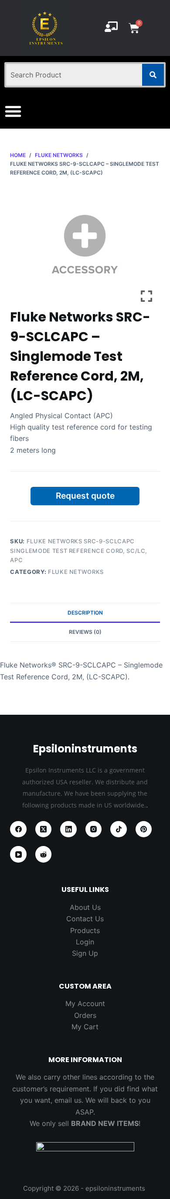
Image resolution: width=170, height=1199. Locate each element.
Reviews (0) (85, 632)
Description (85, 612)
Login (85, 941)
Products (85, 930)
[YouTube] (18, 854)
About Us (85, 907)
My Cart (85, 1026)
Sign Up (85, 953)
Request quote (85, 495)
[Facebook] (18, 829)
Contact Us (85, 918)
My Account (85, 1003)
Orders (85, 1015)
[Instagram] (93, 829)
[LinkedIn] (68, 829)
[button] (13, 111)
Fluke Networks (76, 571)
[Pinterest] (144, 829)
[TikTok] (118, 829)
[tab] (85, 612)
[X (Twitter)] (43, 829)
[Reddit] (43, 854)
